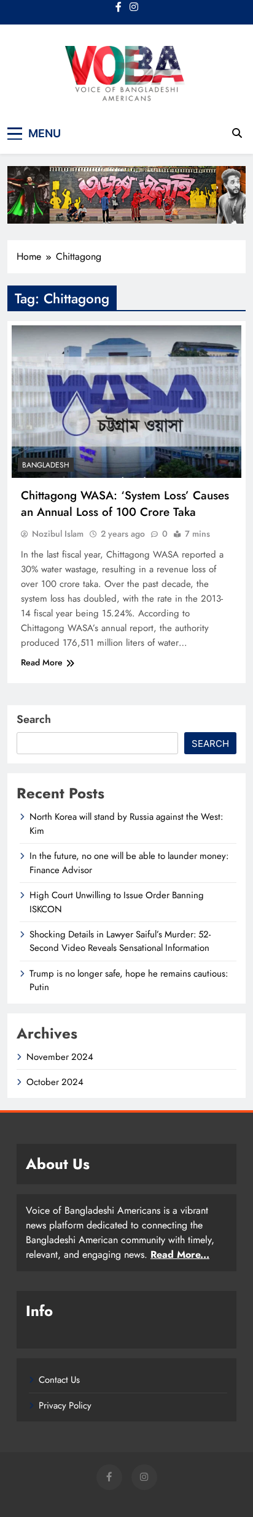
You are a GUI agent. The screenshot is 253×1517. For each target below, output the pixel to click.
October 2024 (55, 1082)
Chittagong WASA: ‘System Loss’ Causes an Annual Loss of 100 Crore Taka (125, 503)
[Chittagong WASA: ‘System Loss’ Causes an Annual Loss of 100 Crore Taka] (126, 401)
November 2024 (59, 1057)
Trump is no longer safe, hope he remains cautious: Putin (128, 980)
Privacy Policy (65, 1405)
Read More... (179, 1254)
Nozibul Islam (58, 534)
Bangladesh (45, 465)
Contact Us (59, 1379)
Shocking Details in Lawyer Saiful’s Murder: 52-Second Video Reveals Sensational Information (120, 941)
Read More (42, 662)
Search (34, 719)
